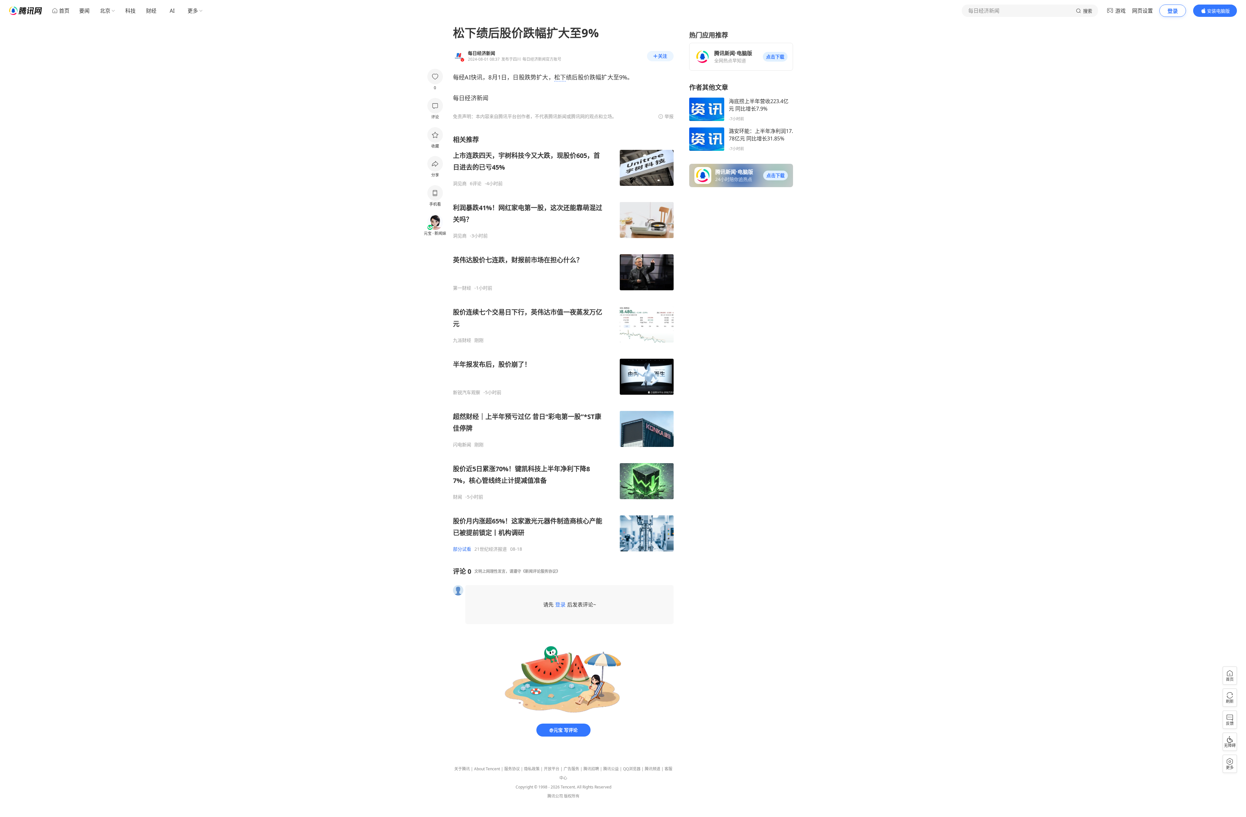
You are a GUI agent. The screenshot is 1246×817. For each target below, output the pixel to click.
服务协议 (512, 769)
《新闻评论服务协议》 (540, 571)
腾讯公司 (555, 796)
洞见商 (460, 183)
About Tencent (487, 769)
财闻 (457, 497)
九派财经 (462, 340)
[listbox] (563, 343)
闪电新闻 (462, 444)
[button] (775, 57)
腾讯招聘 (591, 769)
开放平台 (551, 769)
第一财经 (462, 288)
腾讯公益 (611, 769)
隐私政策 (532, 769)
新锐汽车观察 (466, 392)
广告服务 (571, 769)
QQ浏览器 (632, 769)
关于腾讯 (462, 769)
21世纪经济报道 (490, 549)
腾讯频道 (652, 769)
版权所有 (572, 796)
